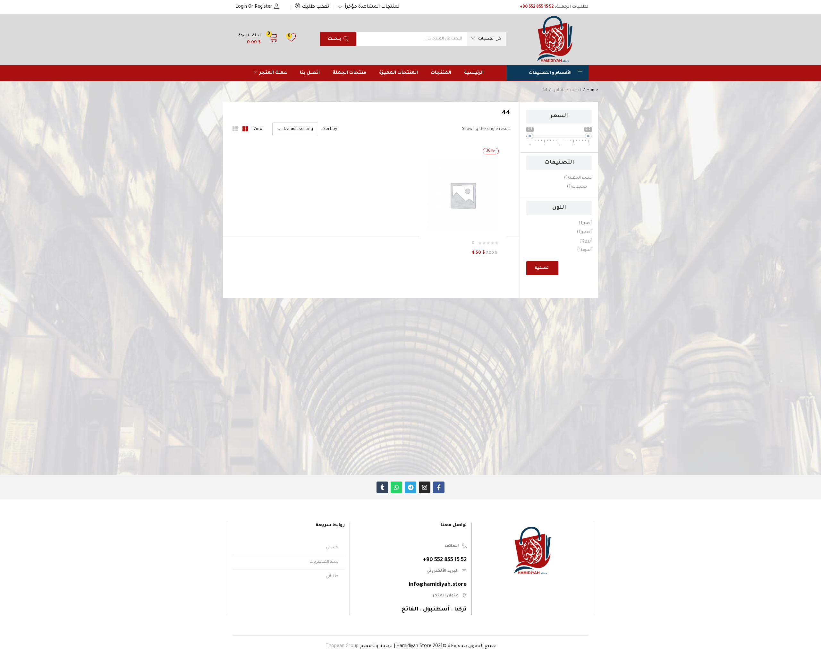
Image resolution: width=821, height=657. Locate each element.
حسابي (332, 547)
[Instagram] (424, 487)
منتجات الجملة (349, 73)
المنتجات (441, 73)
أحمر (585, 223)
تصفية (542, 268)
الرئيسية (474, 73)
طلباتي (332, 576)
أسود (584, 250)
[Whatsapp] (396, 487)
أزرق (586, 241)
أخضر (584, 232)
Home (592, 90)
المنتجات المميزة (398, 73)
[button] (312, 7)
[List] (235, 129)
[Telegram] (410, 487)
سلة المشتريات (323, 562)
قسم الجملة (578, 178)
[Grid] (245, 129)
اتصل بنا (310, 73)
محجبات (577, 187)
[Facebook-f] (438, 487)
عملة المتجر (272, 73)
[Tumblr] (382, 487)
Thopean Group (342, 646)
